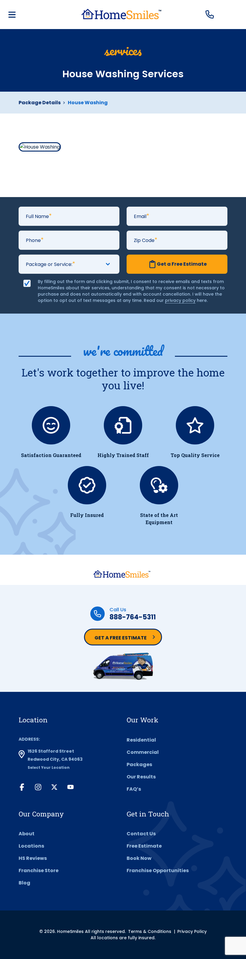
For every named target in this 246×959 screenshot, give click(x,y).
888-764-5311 (133, 617)
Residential (141, 739)
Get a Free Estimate (120, 637)
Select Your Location (49, 767)
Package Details (40, 102)
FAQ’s (134, 789)
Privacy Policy (192, 931)
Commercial (143, 752)
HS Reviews (33, 858)
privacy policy (180, 300)
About (26, 833)
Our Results (141, 776)
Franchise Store (38, 870)
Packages (139, 764)
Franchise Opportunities (158, 870)
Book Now (139, 858)
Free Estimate (144, 845)
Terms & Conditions (149, 931)
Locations (31, 845)
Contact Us (141, 833)
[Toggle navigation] (12, 14)
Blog (24, 882)
